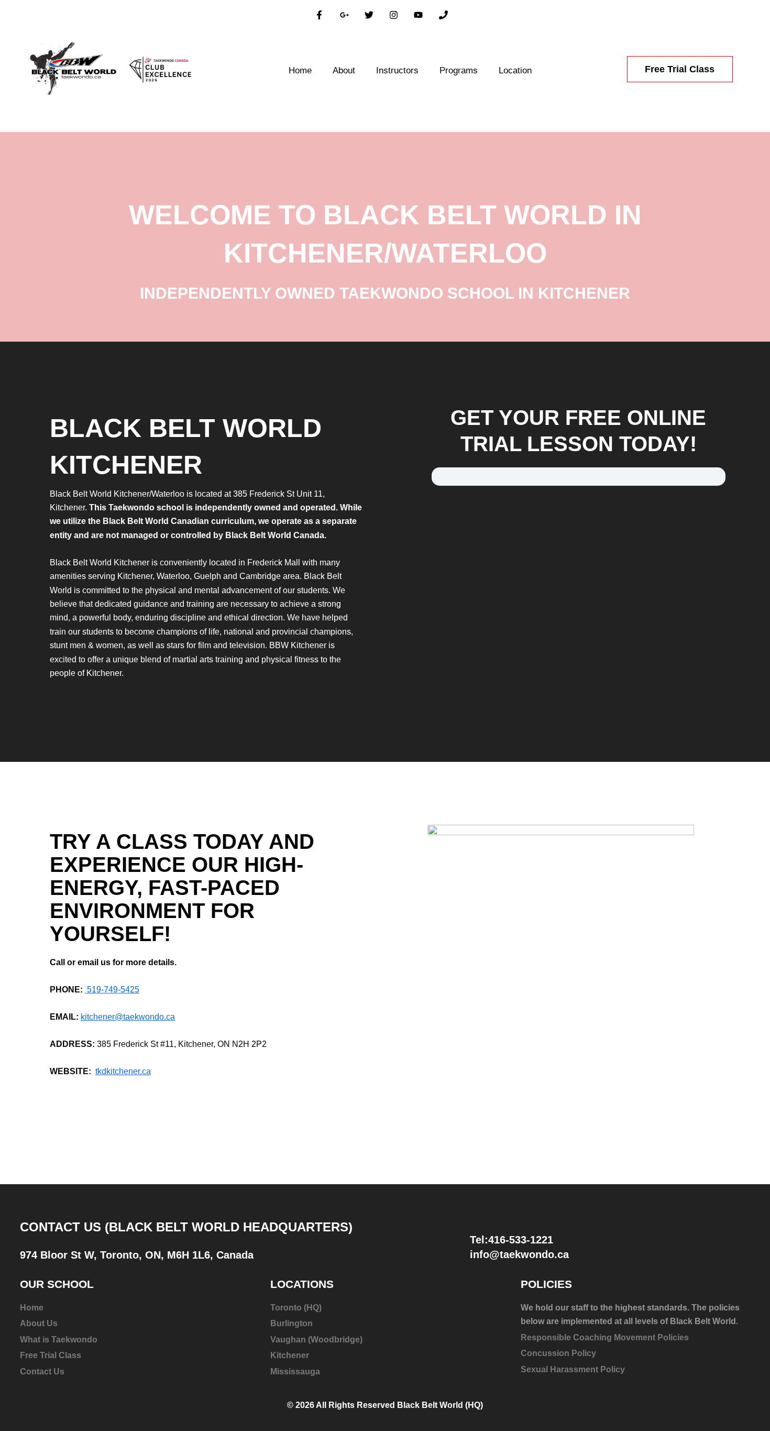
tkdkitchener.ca (123, 1071)
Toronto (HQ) (296, 1307)
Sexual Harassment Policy (573, 1369)
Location (515, 70)
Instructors (397, 70)
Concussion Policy (558, 1353)
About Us (39, 1323)
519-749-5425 (112, 989)
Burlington (291, 1323)
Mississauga (295, 1371)
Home (300, 70)
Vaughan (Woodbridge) (316, 1339)
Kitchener (289, 1355)
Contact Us (42, 1371)
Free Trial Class (50, 1355)
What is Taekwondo (58, 1339)
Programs (458, 70)
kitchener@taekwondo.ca (128, 1016)
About (344, 70)
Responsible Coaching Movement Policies (605, 1337)
